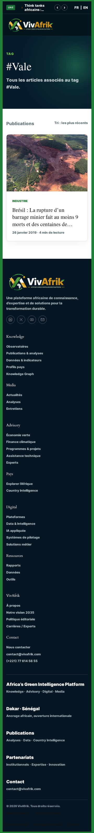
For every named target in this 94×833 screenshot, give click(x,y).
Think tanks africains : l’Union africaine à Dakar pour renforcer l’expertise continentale (35, 7)
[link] (10, 319)
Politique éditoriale (20, 619)
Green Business (17, 813)
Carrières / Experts (21, 626)
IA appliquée (16, 531)
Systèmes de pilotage (23, 537)
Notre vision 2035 (20, 612)
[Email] (42, 319)
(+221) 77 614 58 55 (22, 661)
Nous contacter (18, 647)
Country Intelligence (22, 490)
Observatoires (17, 346)
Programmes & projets (23, 449)
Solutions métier (19, 544)
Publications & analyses (24, 353)
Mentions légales (48, 813)
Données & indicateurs (24, 360)
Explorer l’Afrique (19, 484)
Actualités (14, 395)
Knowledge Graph (20, 374)
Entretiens (14, 409)
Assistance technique (23, 456)
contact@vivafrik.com (23, 654)
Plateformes (15, 517)
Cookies (74, 825)
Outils (10, 579)
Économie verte (18, 435)
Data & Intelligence (20, 524)
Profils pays (15, 367)
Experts (12, 462)
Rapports (13, 565)
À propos (13, 605)
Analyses (13, 402)
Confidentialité (16, 825)
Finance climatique (21, 442)
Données (13, 572)
